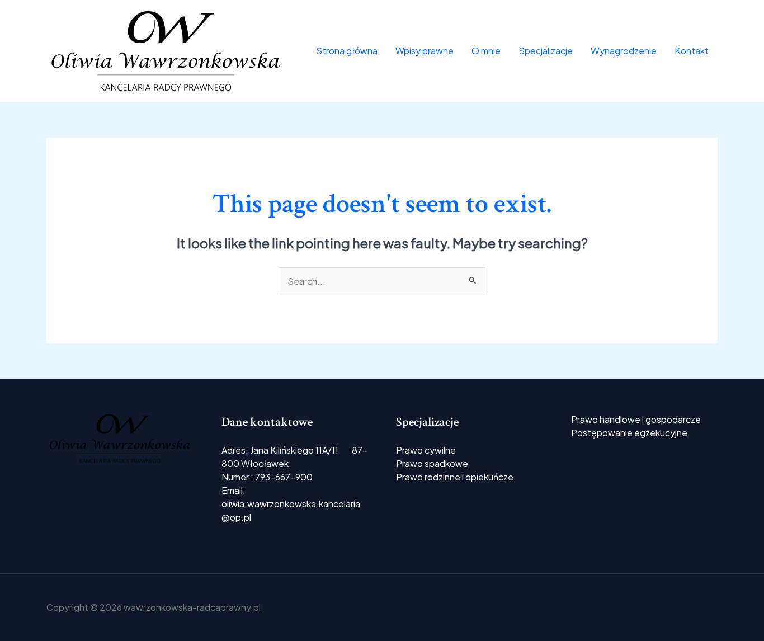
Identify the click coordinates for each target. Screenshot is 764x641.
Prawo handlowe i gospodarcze (636, 419)
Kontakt (692, 50)
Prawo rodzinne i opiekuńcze (454, 477)
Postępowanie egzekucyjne (629, 433)
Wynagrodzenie (624, 50)
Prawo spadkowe (432, 463)
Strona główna (347, 50)
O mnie (486, 50)
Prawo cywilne (426, 450)
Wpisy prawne (424, 50)
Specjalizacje (545, 50)
